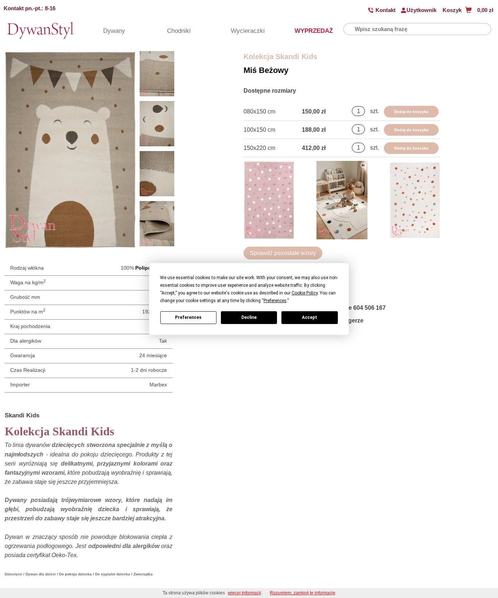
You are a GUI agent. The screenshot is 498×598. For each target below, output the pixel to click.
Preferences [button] (275, 300)
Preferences (188, 317)
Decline (249, 317)
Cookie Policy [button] (305, 293)
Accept (309, 317)
